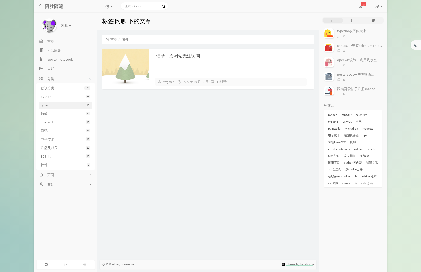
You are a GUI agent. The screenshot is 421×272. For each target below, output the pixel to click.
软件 (65, 165)
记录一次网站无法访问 (178, 56)
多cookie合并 (354, 169)
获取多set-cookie (339, 176)
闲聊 (353, 142)
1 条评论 (222, 82)
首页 (113, 39)
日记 (65, 131)
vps (365, 135)
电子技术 (65, 139)
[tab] (332, 20)
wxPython (351, 128)
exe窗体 (333, 183)
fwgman (168, 82)
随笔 (65, 114)
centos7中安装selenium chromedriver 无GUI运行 (373, 45)
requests (367, 128)
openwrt (65, 122)
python (65, 96)
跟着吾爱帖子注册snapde (356, 89)
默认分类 (65, 88)
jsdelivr (358, 149)
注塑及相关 (65, 148)
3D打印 (65, 156)
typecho (65, 105)
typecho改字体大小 (351, 31)
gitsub (371, 149)
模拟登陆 (349, 156)
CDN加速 (333, 156)
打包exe (364, 156)
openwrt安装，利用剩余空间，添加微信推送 (370, 60)
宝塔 (359, 121)
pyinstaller (334, 128)
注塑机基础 (351, 135)
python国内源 (353, 162)
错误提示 (372, 162)
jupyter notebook (339, 149)
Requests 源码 (364, 183)
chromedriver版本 (365, 176)
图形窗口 (334, 162)
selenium (361, 115)
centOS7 (347, 115)
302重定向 (334, 169)
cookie (346, 183)
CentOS (347, 121)
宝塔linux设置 (337, 142)
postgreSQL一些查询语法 (355, 74)
